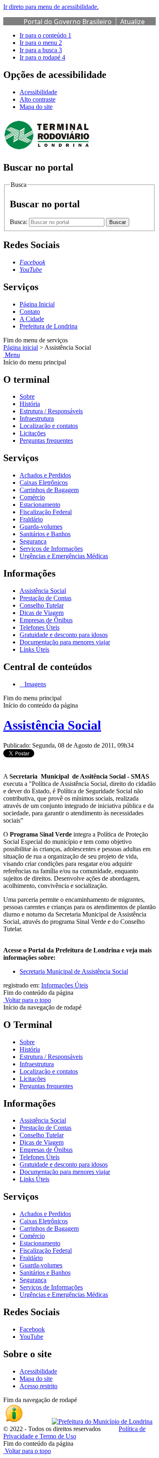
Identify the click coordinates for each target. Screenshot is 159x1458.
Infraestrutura (37, 418)
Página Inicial (37, 304)
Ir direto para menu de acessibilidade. (51, 6)
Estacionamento (40, 504)
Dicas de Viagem (42, 612)
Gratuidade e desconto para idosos (64, 634)
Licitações (33, 433)
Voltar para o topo (27, 999)
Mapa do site (36, 106)
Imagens (34, 684)
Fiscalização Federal (46, 511)
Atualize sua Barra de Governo (84, 26)
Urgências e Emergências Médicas (64, 556)
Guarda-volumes (41, 526)
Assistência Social (43, 590)
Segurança (33, 541)
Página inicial (20, 347)
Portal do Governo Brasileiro (68, 21)
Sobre (27, 396)
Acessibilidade (38, 92)
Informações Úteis (64, 985)
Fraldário (31, 519)
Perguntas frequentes (46, 440)
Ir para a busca (41, 50)
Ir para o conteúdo (45, 35)
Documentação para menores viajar (65, 642)
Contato (30, 311)
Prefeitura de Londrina (48, 326)
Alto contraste (37, 99)
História (30, 403)
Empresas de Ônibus (46, 620)
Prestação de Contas (45, 598)
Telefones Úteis (40, 627)
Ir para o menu (41, 42)
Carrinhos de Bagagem (49, 489)
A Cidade (32, 318)
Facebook (32, 1329)
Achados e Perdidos (45, 475)
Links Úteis (34, 649)
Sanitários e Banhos (45, 533)
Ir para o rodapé (42, 57)
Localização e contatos (49, 425)
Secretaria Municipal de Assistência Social (74, 971)
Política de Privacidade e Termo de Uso (74, 1432)
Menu (11, 354)
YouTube (31, 1336)
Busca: (19, 221)
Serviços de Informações (51, 548)
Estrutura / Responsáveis (51, 411)
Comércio (32, 497)
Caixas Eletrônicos (44, 482)
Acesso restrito (38, 1386)
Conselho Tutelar (42, 605)
